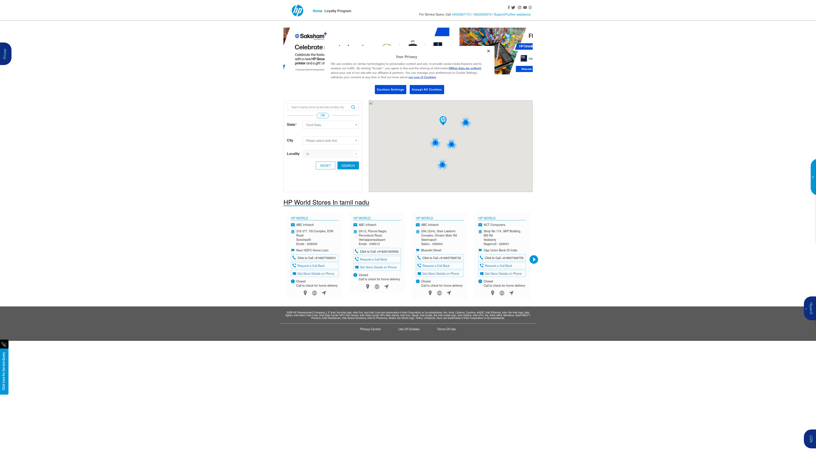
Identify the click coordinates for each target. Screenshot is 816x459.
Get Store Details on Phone (316, 273)
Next (534, 259)
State (292, 124)
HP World (299, 218)
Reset (325, 165)
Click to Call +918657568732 (441, 258)
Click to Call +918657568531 (317, 258)
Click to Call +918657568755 (504, 258)
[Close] (488, 51)
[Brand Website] (530, 8)
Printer (4, 53)
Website (314, 292)
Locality (293, 153)
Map (305, 292)
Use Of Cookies (408, 329)
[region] (409, 73)
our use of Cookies (422, 77)
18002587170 (461, 14)
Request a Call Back (311, 266)
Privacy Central (370, 329)
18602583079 (482, 14)
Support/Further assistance (512, 14)
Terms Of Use (446, 329)
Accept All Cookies (427, 89)
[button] (443, 120)
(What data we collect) (465, 68)
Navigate (324, 292)
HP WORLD (362, 218)
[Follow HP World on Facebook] (508, 8)
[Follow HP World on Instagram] (519, 8)
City (290, 140)
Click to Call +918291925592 (379, 251)
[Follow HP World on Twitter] (513, 8)
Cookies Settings (390, 89)
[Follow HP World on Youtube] (524, 8)
